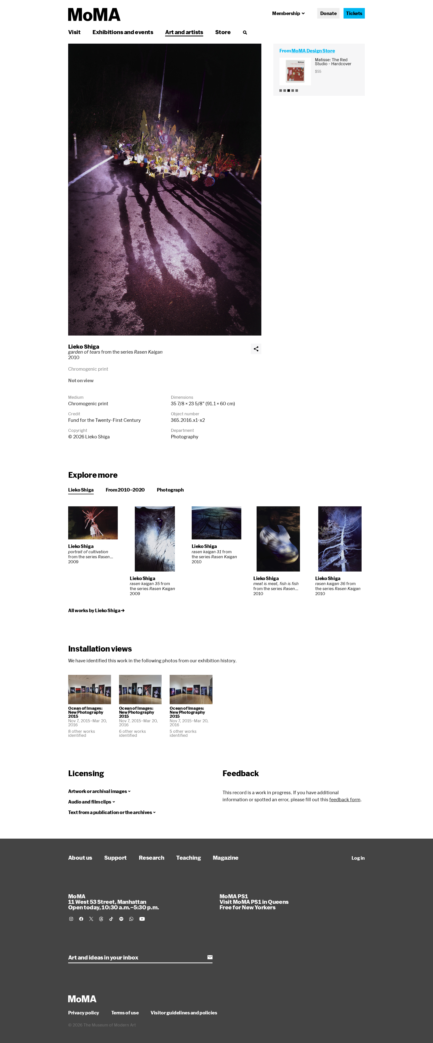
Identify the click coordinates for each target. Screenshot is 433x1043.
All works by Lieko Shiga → (96, 610)
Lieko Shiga (83, 346)
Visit (74, 32)
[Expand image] (164, 190)
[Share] (256, 349)
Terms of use (125, 1012)
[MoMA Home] (94, 14)
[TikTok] (111, 919)
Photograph (170, 490)
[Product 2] (284, 90)
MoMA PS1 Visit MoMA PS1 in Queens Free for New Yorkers (254, 901)
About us (80, 857)
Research (151, 857)
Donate (328, 13)
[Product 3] (288, 90)
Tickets (354, 13)
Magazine (226, 857)
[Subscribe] (209, 957)
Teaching (188, 857)
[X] (91, 919)
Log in (358, 858)
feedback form (344, 799)
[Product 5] (296, 90)
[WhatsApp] (131, 919)
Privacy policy (83, 1012)
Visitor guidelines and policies (184, 1012)
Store (223, 32)
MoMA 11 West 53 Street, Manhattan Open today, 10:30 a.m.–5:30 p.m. (113, 901)
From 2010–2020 (125, 490)
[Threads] (101, 919)
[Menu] (245, 32)
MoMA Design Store (313, 50)
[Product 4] (292, 90)
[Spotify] (121, 919)
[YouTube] (142, 919)
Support (115, 857)
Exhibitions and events (122, 32)
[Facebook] (81, 919)
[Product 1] (280, 90)
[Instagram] (71, 919)
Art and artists (184, 32)
